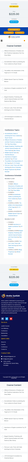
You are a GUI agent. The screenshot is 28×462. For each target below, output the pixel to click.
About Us (3, 342)
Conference (4, 330)
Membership (4, 333)
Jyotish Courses (5, 326)
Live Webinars (4, 328)
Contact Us (4, 349)
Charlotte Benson (9, 154)
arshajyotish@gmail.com (9, 356)
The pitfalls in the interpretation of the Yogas (15, 205)
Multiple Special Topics (11, 152)
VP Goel (15, 159)
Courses (3, 344)
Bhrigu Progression (10, 169)
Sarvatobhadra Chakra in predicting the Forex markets (14, 196)
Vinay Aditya (13, 144)
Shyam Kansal (8, 138)
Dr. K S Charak (16, 163)
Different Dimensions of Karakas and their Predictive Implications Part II (13, 142)
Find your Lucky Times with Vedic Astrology (14, 243)
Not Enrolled (14, 6)
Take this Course (14, 21)
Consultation (4, 335)
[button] (1, 41)
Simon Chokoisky (16, 167)
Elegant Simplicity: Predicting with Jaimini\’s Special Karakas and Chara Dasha (14, 148)
